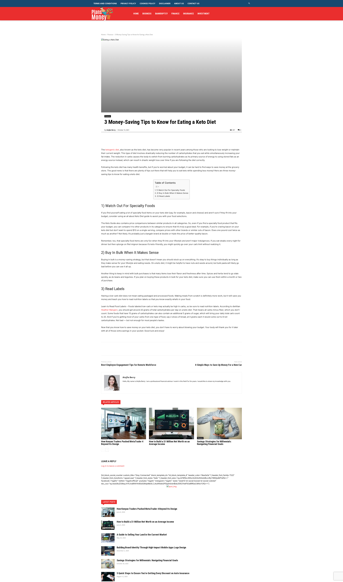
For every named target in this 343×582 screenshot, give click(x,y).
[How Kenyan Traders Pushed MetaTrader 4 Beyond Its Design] (123, 423)
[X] (110, 349)
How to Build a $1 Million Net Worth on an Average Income (169, 443)
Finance (110, 34)
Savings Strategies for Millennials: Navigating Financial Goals (214, 443)
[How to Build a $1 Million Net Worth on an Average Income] (171, 423)
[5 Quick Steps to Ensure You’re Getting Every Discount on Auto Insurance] (108, 576)
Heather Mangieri (109, 310)
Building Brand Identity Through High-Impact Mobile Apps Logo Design (151, 547)
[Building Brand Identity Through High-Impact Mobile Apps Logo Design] (108, 551)
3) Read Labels (163, 196)
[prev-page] (103, 450)
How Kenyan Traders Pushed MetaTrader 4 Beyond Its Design (122, 443)
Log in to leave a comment (112, 466)
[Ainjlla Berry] (112, 383)
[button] (249, 3)
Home (103, 34)
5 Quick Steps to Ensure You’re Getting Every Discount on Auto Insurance (153, 573)
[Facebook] (104, 349)
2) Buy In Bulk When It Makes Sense (172, 193)
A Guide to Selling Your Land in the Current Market (142, 534)
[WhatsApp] (122, 349)
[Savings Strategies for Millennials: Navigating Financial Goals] (219, 423)
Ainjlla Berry (111, 130)
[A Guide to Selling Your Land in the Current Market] (108, 538)
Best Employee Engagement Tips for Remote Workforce (128, 364)
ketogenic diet (112, 149)
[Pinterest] (116, 349)
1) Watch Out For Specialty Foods (170, 190)
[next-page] (107, 450)
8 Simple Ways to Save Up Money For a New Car (218, 364)
